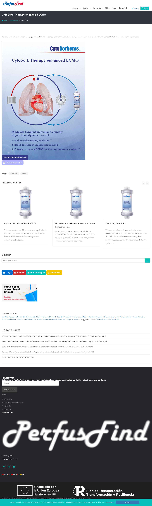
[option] (25, 215)
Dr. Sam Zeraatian (96, 317)
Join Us (136, 8)
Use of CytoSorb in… (116, 223)
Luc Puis (5, 317)
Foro (114, 8)
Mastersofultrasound (57, 320)
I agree (127, 502)
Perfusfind (123, 8)
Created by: (81, 498)
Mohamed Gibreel (49, 317)
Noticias (85, 8)
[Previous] (143, 183)
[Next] (147, 183)
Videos (21, 272)
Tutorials (7, 406)
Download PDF (14, 162)
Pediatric (56, 272)
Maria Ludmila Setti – (26, 320)
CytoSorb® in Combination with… (21, 223)
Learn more (109, 502)
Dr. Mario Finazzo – (41, 320)
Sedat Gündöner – (140, 317)
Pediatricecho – (103, 320)
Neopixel (88, 498)
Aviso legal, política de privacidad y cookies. (46, 498)
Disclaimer (8, 409)
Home (5, 20)
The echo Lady (125, 317)
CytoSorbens (14, 20)
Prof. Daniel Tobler (9, 320)
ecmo (24, 174)
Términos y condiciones (13, 403)
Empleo (75, 8)
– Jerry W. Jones (71, 320)
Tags (9, 272)
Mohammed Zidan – (80, 317)
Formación (97, 8)
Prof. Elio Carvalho (64, 317)
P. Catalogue (37, 272)
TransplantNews (16, 317)
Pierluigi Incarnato (111, 317)
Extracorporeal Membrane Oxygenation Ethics (18, 357)
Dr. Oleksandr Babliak (31, 317)
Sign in (146, 8)
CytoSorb (14, 174)
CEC (106, 8)
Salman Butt (114, 320)
